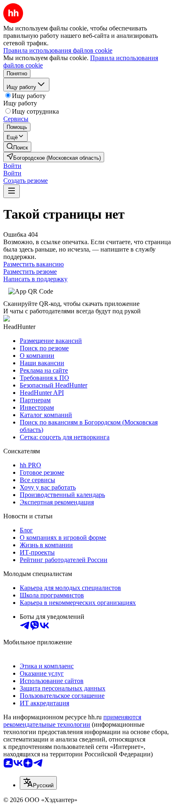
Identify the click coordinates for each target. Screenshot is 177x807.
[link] (17, 147)
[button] (12, 165)
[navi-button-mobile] (11, 191)
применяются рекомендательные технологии (72, 721)
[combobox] (38, 783)
